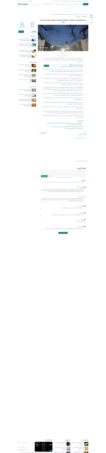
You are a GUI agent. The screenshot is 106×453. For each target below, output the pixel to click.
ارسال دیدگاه (44, 176)
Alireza (82, 197)
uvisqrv (82, 220)
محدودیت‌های (64, 111)
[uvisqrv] (85, 220)
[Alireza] (85, 197)
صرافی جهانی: (73, 1)
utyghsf (82, 226)
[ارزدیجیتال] (23, 4)
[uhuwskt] (85, 213)
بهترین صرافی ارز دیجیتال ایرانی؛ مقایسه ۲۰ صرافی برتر (25, 95)
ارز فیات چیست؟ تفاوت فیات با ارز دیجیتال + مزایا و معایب (25, 105)
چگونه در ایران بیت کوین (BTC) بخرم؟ (25, 80)
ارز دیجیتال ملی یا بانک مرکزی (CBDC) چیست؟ (73, 128)
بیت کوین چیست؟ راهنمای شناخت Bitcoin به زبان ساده (25, 70)
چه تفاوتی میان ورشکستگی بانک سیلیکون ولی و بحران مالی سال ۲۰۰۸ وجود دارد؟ (66, 126)
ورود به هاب (21, 31)
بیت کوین (84, 134)
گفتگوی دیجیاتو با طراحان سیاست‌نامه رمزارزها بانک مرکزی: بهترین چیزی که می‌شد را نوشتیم (64, 123)
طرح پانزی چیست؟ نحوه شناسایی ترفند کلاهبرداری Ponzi (25, 75)
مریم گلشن (63, 53)
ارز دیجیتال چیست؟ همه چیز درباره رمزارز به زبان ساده (25, 65)
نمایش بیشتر (64, 232)
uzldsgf (82, 187)
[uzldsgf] (85, 187)
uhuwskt (81, 213)
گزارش (80, 69)
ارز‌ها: (87, 1)
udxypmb (81, 206)
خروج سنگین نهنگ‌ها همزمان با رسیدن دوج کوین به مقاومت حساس (25, 51)
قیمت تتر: (59, 1)
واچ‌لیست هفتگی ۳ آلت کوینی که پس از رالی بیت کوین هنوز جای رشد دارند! (25, 45)
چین (77, 58)
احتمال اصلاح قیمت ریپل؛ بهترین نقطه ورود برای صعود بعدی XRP (25, 39)
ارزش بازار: (68, 1)
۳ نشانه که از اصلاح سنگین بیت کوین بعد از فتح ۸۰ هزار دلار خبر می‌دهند (25, 56)
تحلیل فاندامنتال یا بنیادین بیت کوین (75, 125)
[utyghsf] (85, 227)
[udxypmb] (85, 206)
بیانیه (54, 87)
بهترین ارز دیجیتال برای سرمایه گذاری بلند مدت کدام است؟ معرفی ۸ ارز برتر (25, 100)
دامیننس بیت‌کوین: (81, 1)
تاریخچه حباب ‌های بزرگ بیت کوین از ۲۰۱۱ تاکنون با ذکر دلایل (25, 90)
